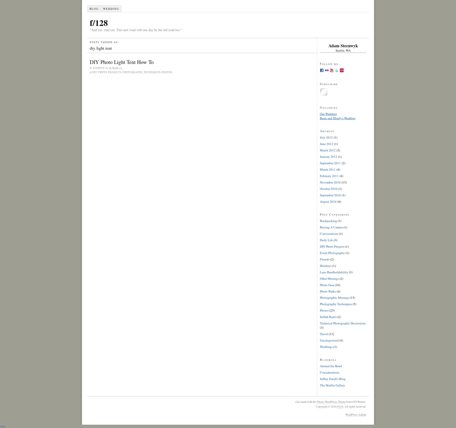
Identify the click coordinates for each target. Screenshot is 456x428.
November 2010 (330, 182)
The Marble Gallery (332, 385)
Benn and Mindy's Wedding (338, 118)
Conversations (329, 233)
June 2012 (326, 144)
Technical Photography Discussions (343, 323)
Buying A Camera (331, 227)
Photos (167, 72)
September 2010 (330, 195)
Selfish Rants (328, 317)
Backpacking (328, 221)
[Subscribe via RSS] (324, 94)
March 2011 (328, 169)
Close (2, 426)
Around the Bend (331, 366)
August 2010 (328, 201)
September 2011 (330, 163)
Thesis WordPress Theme (331, 402)
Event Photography (332, 253)
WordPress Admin (355, 414)
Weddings (326, 347)
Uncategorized (329, 340)
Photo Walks (328, 291)
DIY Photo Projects (107, 72)
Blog (94, 8)
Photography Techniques (142, 72)
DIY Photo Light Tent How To (122, 61)
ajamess (99, 67)
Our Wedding (328, 114)
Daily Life (326, 240)
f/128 (99, 22)
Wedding (111, 8)
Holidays (326, 266)
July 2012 (326, 137)
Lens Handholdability (334, 272)
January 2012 (328, 156)
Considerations (329, 372)
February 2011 (329, 176)
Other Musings (329, 278)
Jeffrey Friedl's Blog (333, 379)
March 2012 (328, 150)
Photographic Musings (334, 297)
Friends (324, 259)
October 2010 (328, 189)
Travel (324, 334)
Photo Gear (327, 285)
